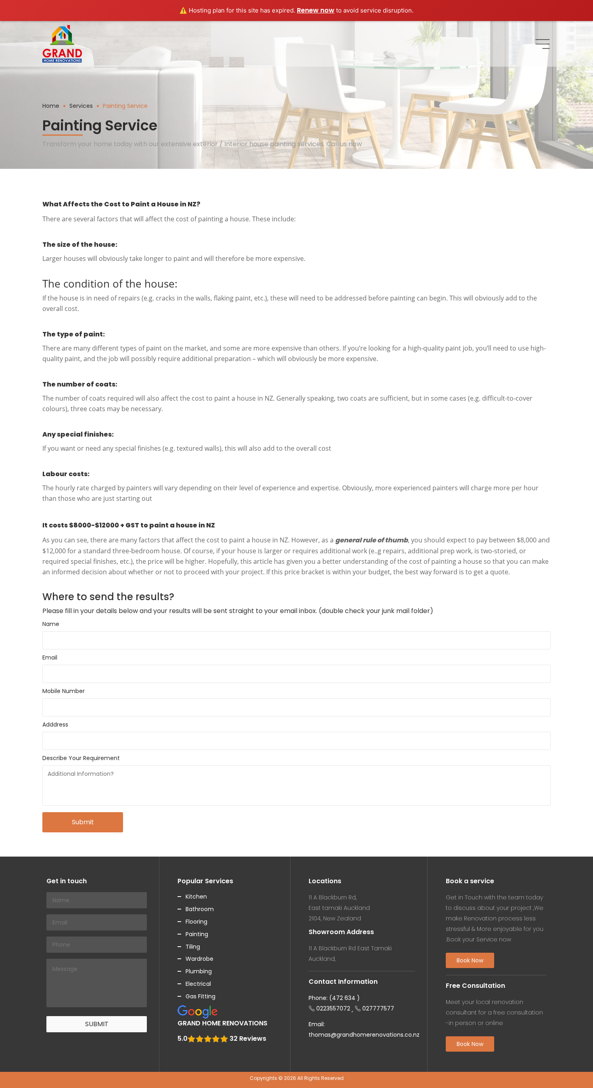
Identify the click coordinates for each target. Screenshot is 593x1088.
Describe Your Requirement (81, 758)
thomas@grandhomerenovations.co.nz (364, 1035)
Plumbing (199, 971)
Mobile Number (63, 691)
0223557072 (333, 1008)
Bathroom (200, 909)
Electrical (198, 984)
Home (50, 106)
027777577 (378, 1008)
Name (50, 624)
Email (49, 657)
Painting (197, 934)
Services (81, 106)
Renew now (315, 10)
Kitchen (196, 897)
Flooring (196, 922)
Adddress (55, 724)
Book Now (470, 960)
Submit (83, 822)
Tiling (193, 947)
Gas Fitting (200, 996)
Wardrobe (199, 959)
